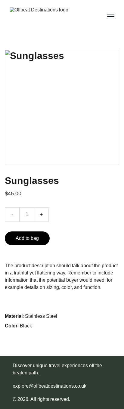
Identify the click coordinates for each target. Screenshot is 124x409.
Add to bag (27, 238)
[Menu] (110, 16)
